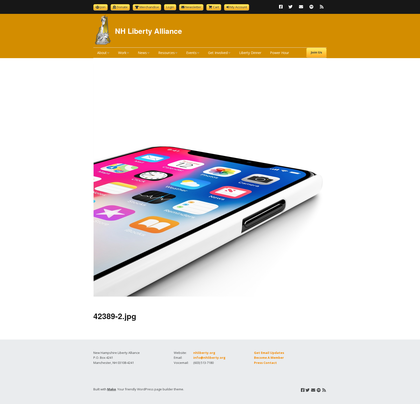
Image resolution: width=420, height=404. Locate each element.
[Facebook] (282, 6)
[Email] (301, 6)
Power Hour (279, 52)
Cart (216, 7)
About (102, 52)
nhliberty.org (204, 352)
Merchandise (149, 7)
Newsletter (193, 7)
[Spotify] (311, 6)
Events (191, 52)
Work (122, 52)
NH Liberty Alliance (148, 31)
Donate (122, 7)
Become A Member (269, 357)
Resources (166, 52)
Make (111, 389)
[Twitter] (290, 6)
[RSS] (322, 6)
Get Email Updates (269, 352)
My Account (238, 7)
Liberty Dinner (250, 52)
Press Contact (265, 362)
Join (102, 7)
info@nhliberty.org (209, 357)
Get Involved (218, 52)
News (142, 52)
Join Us (316, 52)
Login (170, 7)
